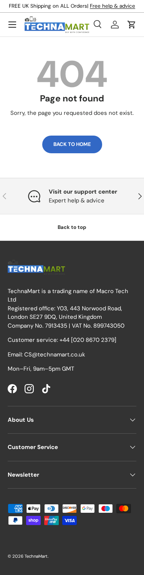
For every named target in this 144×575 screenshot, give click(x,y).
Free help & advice (112, 6)
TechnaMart (36, 556)
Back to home (72, 144)
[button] (131, 24)
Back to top (72, 227)
